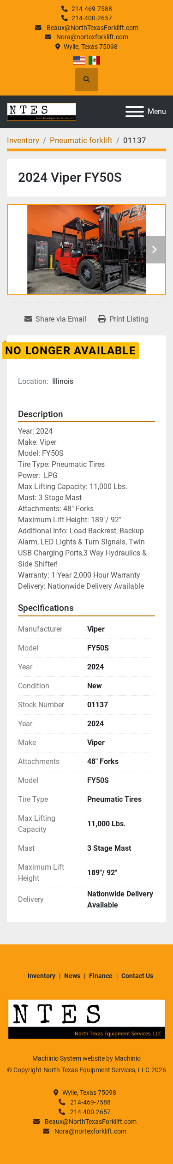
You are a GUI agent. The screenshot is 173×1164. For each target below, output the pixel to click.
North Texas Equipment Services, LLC (96, 1070)
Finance (101, 975)
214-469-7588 (92, 8)
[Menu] (134, 111)
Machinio (127, 1058)
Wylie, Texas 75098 (91, 46)
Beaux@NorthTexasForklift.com (91, 27)
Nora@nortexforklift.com (91, 37)
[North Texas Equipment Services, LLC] (86, 1018)
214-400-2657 (92, 18)
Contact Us (137, 975)
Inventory (41, 975)
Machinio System (56, 1058)
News (72, 975)
